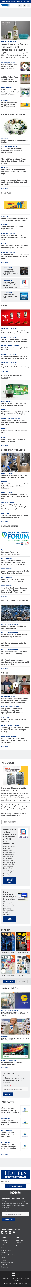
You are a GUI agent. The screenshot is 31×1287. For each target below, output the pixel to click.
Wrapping (4, 100)
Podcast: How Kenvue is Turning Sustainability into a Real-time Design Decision (9, 1122)
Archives (22, 981)
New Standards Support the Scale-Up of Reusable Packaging (15, 47)
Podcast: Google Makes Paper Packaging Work (7, 1135)
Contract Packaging (8, 1060)
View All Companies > (15, 1186)
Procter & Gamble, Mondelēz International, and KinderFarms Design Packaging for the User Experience (13, 563)
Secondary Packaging (13, 450)
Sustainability (6, 1118)
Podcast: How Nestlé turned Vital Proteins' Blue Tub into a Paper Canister (9, 1110)
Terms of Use (24, 1278)
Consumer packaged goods (10, 706)
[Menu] (28, 5)
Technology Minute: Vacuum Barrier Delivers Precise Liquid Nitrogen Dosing (15, 730)
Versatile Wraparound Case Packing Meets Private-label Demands (15, 476)
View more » (5, 188)
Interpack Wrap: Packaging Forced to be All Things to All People (14, 653)
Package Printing (7, 401)
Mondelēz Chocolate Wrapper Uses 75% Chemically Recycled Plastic (9, 105)
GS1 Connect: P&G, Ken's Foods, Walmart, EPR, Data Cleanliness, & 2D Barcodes (14, 740)
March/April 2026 (8, 975)
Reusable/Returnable (8, 42)
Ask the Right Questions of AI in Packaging (13, 644)
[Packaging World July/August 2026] (8, 941)
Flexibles (6, 192)
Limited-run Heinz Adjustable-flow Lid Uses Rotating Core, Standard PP (15, 332)
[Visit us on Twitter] (6, 1232)
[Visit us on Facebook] (2, 1232)
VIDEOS (4, 672)
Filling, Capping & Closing (10, 346)
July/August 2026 (8, 952)
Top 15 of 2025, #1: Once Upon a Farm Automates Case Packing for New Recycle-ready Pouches (14, 507)
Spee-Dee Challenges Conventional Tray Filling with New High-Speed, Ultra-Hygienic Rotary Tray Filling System (14, 807)
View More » (5, 1155)
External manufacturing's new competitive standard (11, 1063)
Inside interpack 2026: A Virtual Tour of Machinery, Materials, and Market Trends (14, 1013)
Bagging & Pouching (8, 233)
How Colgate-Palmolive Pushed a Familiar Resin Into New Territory (14, 357)
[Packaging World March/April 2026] (8, 964)
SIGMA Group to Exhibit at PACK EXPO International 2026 (13, 815)
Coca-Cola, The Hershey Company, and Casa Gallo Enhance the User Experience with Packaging (14, 590)
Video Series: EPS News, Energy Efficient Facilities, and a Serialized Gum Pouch (9, 66)
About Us (5, 1278)
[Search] (24, 5)
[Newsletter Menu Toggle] (20, 5)
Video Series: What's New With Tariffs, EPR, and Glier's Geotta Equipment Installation (14, 700)
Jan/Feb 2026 (23, 975)
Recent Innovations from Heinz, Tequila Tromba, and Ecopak (13, 580)
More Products (9, 822)
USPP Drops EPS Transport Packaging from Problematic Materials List (12, 151)
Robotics (4, 482)
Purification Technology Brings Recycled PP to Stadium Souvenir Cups (13, 172)
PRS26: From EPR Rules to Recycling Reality (14, 141)
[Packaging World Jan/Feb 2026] (23, 964)
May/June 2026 (23, 952)
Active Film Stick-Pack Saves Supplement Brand (12, 228)
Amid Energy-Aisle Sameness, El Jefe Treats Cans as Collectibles (15, 572)
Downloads (5, 1036)
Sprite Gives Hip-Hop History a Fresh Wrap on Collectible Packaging (15, 413)
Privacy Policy (14, 1278)
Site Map (16, 1280)
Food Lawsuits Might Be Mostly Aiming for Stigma (13, 440)
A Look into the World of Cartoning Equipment (15, 720)
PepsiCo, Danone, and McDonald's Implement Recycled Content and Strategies (14, 182)
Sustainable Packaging (9, 62)
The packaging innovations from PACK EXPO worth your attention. (10, 272)
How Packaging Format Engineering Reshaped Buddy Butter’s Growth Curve (15, 256)
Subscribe (9, 981)
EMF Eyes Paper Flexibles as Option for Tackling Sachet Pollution (14, 247)
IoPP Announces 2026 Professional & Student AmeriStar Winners (10, 92)
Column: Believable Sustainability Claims (14, 432)
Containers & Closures (9, 329)
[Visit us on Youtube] (14, 1232)
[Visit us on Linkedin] (10, 1232)
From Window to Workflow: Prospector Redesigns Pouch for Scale (13, 237)
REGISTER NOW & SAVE (10, 880)
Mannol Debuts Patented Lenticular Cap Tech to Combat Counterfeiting (15, 366)
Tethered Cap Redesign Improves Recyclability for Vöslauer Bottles (14, 340)
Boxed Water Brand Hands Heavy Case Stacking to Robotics (14, 636)
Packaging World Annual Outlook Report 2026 (10, 296)
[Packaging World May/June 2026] (23, 941)
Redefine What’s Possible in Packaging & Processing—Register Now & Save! (10, 284)
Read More (10, 919)
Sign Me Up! (8, 1219)
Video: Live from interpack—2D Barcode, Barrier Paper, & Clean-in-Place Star (14, 422)
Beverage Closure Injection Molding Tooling (14, 789)
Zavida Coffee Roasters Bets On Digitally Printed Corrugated (13, 404)
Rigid (4, 305)
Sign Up (8, 1094)
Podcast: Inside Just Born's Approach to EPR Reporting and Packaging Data (8, 1147)
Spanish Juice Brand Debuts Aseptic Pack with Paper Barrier (14, 516)
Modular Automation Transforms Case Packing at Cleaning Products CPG (14, 496)
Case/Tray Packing (7, 473)
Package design (6, 1106)
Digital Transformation (14, 600)
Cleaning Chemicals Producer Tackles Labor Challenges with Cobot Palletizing (15, 486)
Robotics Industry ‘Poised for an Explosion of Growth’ (13, 627)
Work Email (7, 1085)
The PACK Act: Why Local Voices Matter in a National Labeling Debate (13, 161)
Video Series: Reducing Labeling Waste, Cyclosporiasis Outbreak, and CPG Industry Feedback (14, 711)
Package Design (6, 75)
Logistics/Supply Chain (9, 736)
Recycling (4, 138)
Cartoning (5, 513)
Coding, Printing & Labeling (11, 376)
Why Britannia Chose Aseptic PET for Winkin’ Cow (15, 349)
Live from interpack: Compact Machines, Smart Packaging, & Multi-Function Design (15, 662)
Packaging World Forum (10, 552)
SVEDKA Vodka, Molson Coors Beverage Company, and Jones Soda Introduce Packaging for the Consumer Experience (10, 79)
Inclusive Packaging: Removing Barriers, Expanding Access (15, 1039)
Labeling (4, 409)
